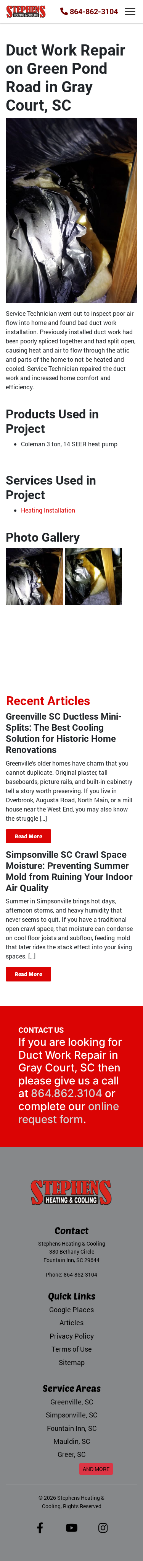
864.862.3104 (66, 1093)
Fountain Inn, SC (71, 1428)
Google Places (71, 1309)
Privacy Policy (72, 1336)
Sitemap (72, 1362)
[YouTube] (72, 1529)
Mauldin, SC (71, 1441)
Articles (71, 1322)
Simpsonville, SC (71, 1415)
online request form (68, 1113)
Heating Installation (48, 510)
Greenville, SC (71, 1402)
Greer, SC (71, 1454)
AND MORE (96, 1469)
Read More (28, 836)
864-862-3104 (93, 11)
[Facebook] (40, 1529)
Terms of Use (71, 1349)
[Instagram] (103, 1529)
